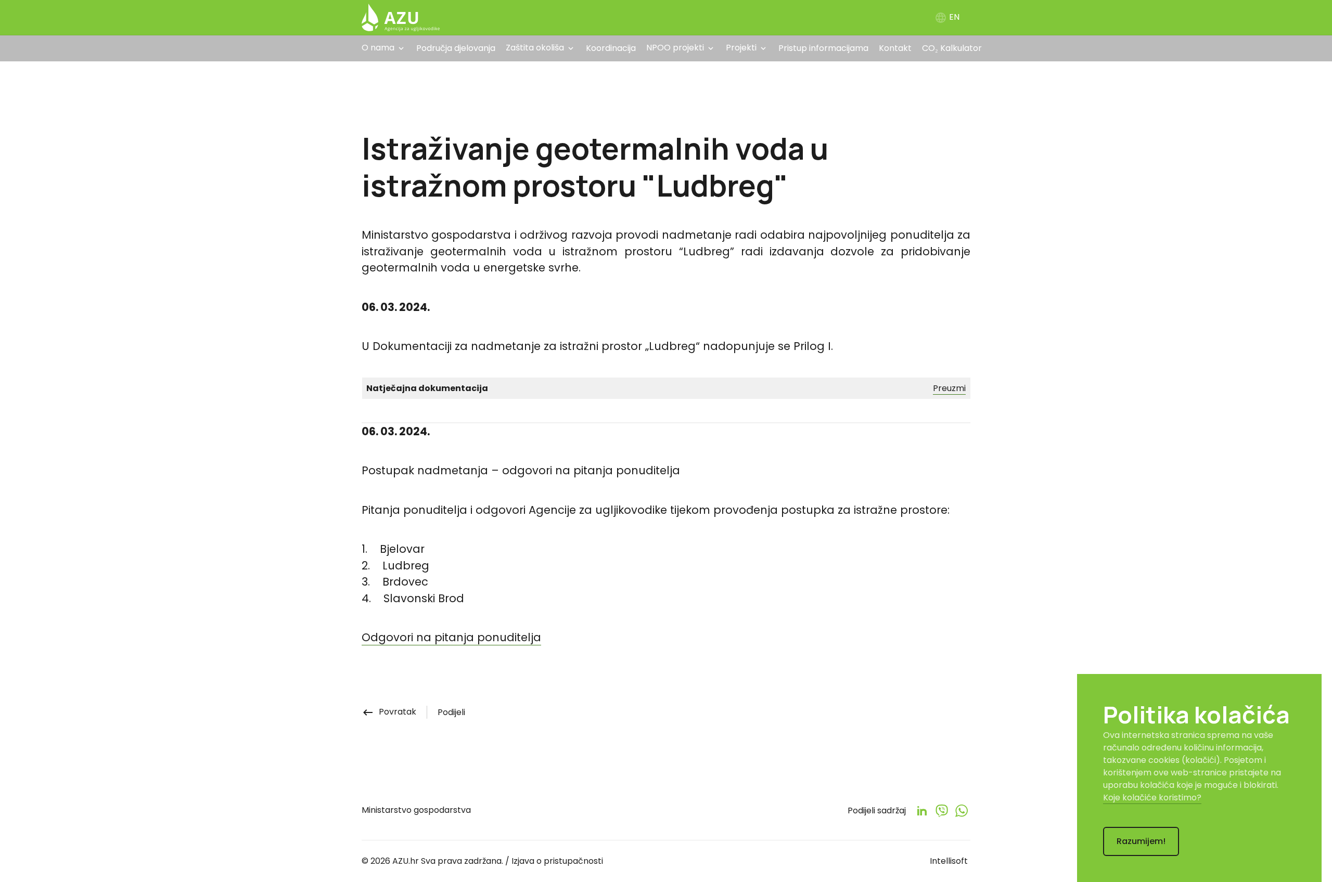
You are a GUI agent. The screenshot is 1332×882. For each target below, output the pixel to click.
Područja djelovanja (455, 48)
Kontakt (895, 48)
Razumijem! (1141, 841)
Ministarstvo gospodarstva (416, 810)
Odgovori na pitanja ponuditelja (451, 637)
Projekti (741, 48)
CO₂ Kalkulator (952, 48)
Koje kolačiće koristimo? (1152, 797)
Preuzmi (949, 388)
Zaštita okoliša (535, 48)
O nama (378, 48)
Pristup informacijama (823, 48)
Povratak (389, 712)
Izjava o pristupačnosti (557, 861)
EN (946, 17)
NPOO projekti (675, 48)
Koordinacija (611, 48)
